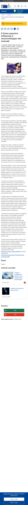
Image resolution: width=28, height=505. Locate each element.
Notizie (9, 14)
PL (17, 28)
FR (11, 28)
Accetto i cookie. (14, 499)
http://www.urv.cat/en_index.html (9, 251)
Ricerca (21, 6)
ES (8, 28)
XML (15, 310)
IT (14, 28)
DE (2, 28)
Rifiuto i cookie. (14, 502)
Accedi (15, 6)
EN (5, 28)
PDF (15, 314)
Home (2, 14)
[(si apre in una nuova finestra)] (6, 5)
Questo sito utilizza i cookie (10, 493)
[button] (18, 6)
